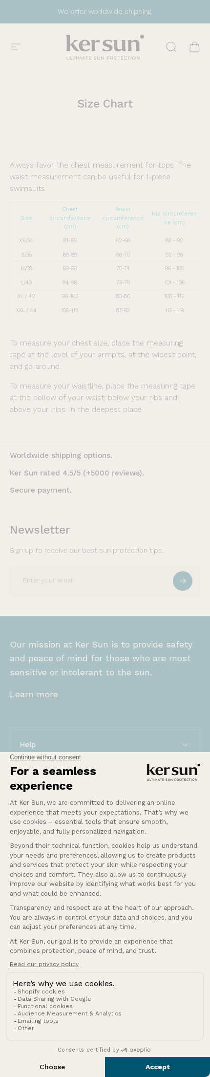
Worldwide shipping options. (61, 455)
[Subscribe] (182, 581)
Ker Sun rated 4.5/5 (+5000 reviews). (77, 473)
